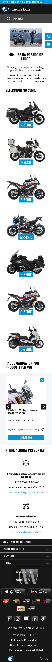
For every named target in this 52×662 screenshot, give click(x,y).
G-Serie (26, 311)
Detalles (26, 437)
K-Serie (26, 274)
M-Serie (26, 237)
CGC (32, 635)
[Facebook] (9, 619)
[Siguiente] (43, 406)
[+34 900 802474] (48, 36)
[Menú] (3, 18)
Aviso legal (19, 635)
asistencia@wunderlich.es (26, 532)
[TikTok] (43, 619)
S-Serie (26, 199)
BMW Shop (18, 18)
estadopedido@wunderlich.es (26, 492)
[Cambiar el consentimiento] (11, 658)
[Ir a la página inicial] (16, 9)
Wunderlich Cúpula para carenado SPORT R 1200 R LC (23, 412)
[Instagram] (17, 619)
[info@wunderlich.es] (48, 44)
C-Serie (26, 349)
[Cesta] (50, 18)
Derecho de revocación (23, 645)
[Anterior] (8, 406)
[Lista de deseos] (41, 658)
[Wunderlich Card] (26, 576)
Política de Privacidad (24, 640)
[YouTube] (26, 619)
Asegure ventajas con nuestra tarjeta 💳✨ (24, 2)
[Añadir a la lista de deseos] (42, 429)
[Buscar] (9, 18)
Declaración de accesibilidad (26, 650)
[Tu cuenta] (46, 658)
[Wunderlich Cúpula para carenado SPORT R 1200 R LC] (26, 392)
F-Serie (26, 162)
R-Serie (26, 125)
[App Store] (13, 591)
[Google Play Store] (39, 591)
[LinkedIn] (34, 619)
